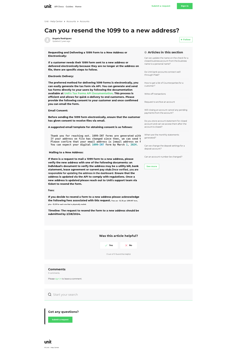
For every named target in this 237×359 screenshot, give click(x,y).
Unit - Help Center (53, 21)
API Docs (59, 6)
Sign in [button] (184, 6)
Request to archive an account (159, 102)
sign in (58, 279)
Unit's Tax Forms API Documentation (88, 93)
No (130, 245)
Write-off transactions (155, 94)
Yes (111, 245)
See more (152, 166)
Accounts (71, 21)
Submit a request (161, 6)
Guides (69, 6)
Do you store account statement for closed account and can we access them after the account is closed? (165, 124)
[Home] (47, 6)
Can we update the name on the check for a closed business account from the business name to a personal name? (166, 61)
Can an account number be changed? (163, 157)
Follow (186, 39)
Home (78, 6)
